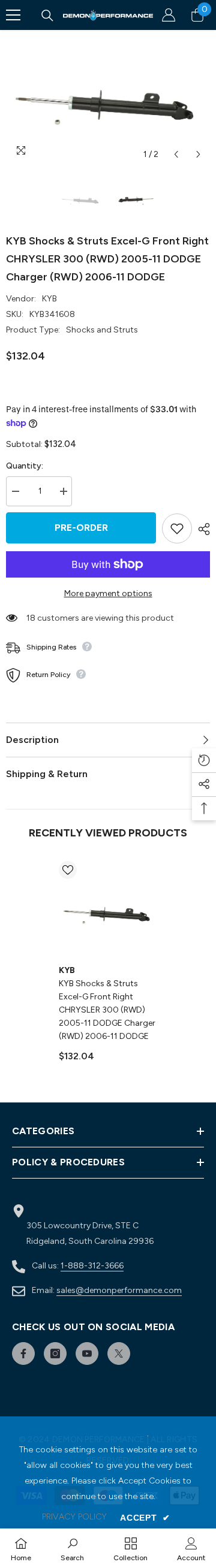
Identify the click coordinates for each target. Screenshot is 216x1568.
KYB (49, 299)
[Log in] (168, 15)
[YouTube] (87, 1353)
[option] (108, 98)
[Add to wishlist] (177, 528)
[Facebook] (23, 1353)
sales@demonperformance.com (119, 1290)
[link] (72, 1548)
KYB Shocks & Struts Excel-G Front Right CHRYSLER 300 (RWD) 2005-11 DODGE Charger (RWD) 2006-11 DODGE (107, 1009)
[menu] (13, 15)
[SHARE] (201, 529)
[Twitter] (118, 1353)
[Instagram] (55, 1353)
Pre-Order (81, 527)
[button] (176, 154)
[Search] (47, 15)
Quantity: (24, 466)
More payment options (108, 593)
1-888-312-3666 (92, 1266)
